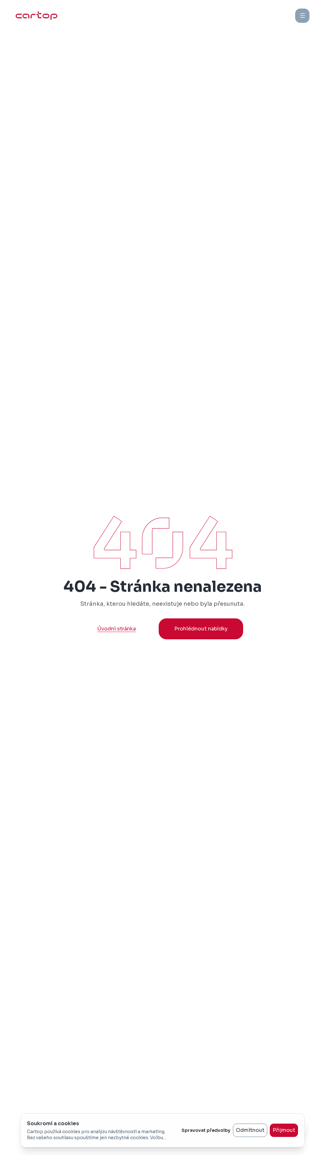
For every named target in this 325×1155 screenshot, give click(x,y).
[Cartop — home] (36, 15)
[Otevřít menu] (302, 16)
